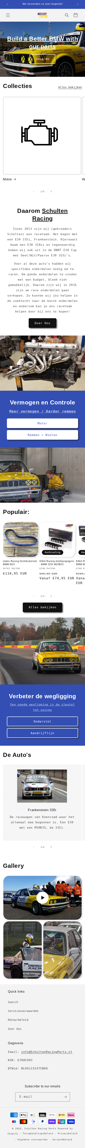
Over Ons (42, 323)
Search (13, 1002)
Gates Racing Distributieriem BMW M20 (20, 563)
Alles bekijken (70, 87)
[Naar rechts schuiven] (51, 191)
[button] (8, 15)
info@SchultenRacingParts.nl (46, 1052)
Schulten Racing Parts (40, 1128)
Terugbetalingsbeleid (38, 1133)
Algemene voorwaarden (32, 1139)
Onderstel (42, 721)
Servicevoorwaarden (23, 1011)
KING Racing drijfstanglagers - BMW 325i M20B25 (57, 563)
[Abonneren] (65, 1097)
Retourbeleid (18, 1019)
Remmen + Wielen (42, 435)
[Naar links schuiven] (33, 191)
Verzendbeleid (62, 1139)
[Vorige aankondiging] (7, 4)
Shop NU (42, 59)
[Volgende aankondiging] (77, 4)
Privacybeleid (67, 1133)
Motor (7, 179)
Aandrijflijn (42, 733)
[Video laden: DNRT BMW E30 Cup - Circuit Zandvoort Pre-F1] (42, 898)
